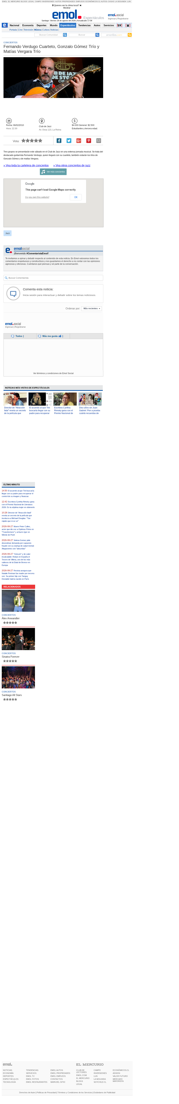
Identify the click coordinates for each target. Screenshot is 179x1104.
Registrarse (122, 18)
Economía (27, 25)
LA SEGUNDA (100, 1079)
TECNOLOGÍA (9, 1082)
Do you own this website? (37, 197)
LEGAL (79, 1084)
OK (75, 197)
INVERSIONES (100, 1073)
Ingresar (112, 18)
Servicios (109, 25)
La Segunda (120, 1)
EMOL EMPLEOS (58, 1076)
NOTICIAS (7, 1070)
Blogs (24, 1)
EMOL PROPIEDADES (60, 1073)
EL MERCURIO (83, 1078)
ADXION (116, 1073)
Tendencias (84, 25)
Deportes (41, 25)
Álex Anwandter (11, 618)
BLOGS (79, 1081)
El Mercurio (14, 1)
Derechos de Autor (27, 1092)
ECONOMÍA (8, 1073)
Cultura (45, 30)
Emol (4, 1)
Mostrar (66, 8)
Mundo (54, 25)
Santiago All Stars (12, 695)
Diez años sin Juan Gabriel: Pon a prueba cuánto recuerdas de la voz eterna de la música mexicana (89, 413)
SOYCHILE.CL (100, 1082)
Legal (31, 1)
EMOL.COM (81, 1075)
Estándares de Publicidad (104, 1092)
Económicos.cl (93, 1)
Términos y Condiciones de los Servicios (75, 1092)
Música (37, 30)
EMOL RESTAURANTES (36, 1082)
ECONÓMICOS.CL (121, 1070)
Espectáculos (67, 25)
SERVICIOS (31, 1073)
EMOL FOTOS (32, 1079)
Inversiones (48, 1)
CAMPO (97, 1070)
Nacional (14, 25)
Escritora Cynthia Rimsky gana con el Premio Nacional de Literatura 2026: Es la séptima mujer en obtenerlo (18, 504)
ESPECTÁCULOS (10, 1079)
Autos (58, 1)
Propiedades (68, 1)
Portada (13, 30)
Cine (20, 30)
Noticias (54, 30)
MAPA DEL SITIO (58, 1082)
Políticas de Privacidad (46, 1092)
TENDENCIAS (32, 1070)
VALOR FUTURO (120, 1076)
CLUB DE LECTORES (81, 1071)
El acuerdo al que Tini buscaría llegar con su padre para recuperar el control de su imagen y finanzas (39, 413)
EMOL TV (30, 1076)
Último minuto (11, 484)
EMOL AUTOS (57, 1070)
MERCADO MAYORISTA (118, 1080)
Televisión (28, 30)
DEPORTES (8, 1076)
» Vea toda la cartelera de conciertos (26, 165)
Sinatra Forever (10, 656)
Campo (38, 1)
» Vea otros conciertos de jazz (71, 165)
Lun (129, 1)
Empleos (80, 1)
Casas (111, 1)
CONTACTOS (57, 1079)
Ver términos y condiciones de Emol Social (53, 373)
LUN (96, 1076)
